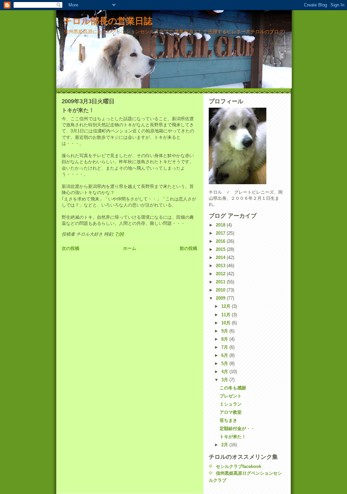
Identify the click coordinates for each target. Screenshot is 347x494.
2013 (221, 265)
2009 (221, 298)
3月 (225, 379)
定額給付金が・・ (237, 428)
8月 (225, 339)
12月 (226, 306)
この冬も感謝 (233, 387)
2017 (221, 233)
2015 (221, 249)
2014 (221, 257)
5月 (225, 363)
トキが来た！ (233, 436)
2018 (221, 225)
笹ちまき (228, 420)
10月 (226, 322)
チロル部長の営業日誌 (107, 21)
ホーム (129, 248)
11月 (226, 314)
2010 (221, 290)
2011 (221, 281)
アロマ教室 (231, 412)
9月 (225, 331)
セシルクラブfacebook (238, 466)
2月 (225, 444)
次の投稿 (70, 248)
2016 (221, 241)
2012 (221, 273)
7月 (225, 347)
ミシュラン (231, 404)
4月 (225, 371)
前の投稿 (188, 248)
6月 (225, 355)
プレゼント (231, 396)
